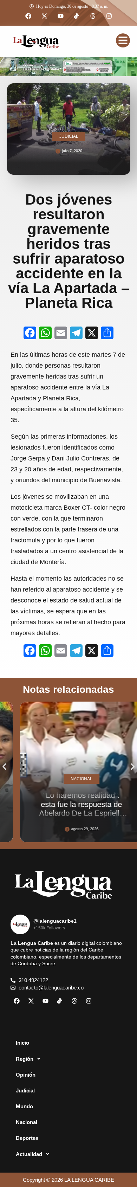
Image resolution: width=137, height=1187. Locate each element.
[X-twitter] (44, 16)
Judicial (25, 1091)
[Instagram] (109, 16)
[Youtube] (60, 16)
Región (24, 1059)
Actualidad (29, 1154)
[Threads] (93, 16)
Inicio (22, 1043)
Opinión (25, 1075)
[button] (4, 766)
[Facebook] (28, 16)
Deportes (27, 1138)
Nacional (26, 1122)
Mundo (24, 1106)
